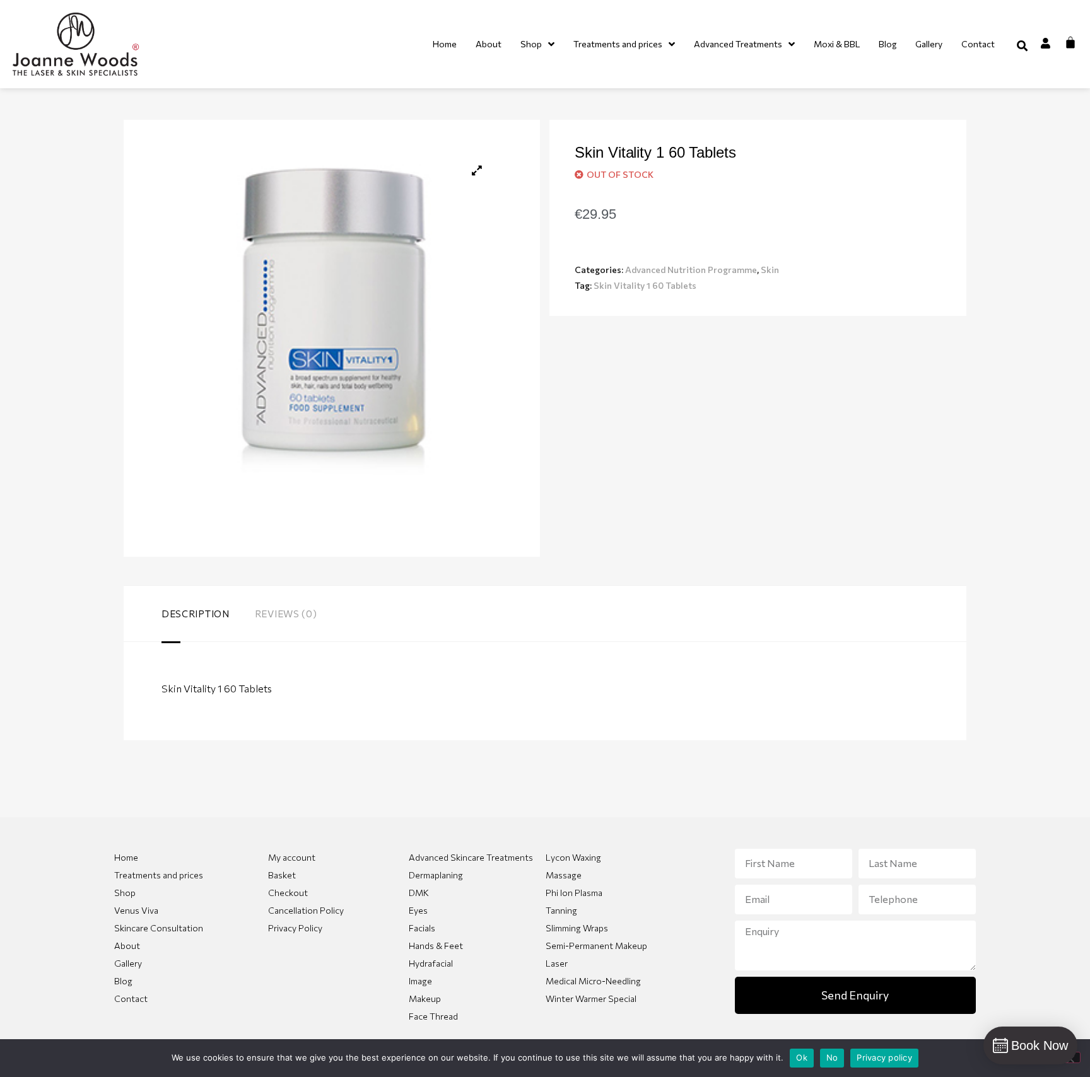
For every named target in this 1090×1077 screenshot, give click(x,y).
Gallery (128, 963)
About (127, 945)
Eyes (418, 910)
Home (126, 857)
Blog (123, 980)
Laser (557, 963)
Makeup (425, 998)
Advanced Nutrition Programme (691, 269)
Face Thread (433, 1016)
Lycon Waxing (573, 857)
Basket (282, 875)
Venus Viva (136, 910)
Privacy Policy (295, 928)
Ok (801, 1057)
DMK (419, 892)
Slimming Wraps (577, 928)
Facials (422, 928)
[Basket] (1070, 42)
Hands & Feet (436, 945)
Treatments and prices (158, 875)
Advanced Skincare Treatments (471, 857)
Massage (564, 875)
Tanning (561, 910)
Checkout (288, 892)
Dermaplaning (436, 875)
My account (291, 857)
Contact (131, 998)
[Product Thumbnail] (477, 170)
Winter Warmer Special (591, 998)
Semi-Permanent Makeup (596, 945)
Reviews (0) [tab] (286, 613)
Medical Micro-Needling (593, 980)
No (832, 1057)
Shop (125, 892)
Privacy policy (884, 1057)
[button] (1022, 45)
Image (420, 980)
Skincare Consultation (158, 928)
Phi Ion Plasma (574, 892)
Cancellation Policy (306, 910)
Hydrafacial (431, 963)
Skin (770, 269)
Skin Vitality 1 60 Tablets (645, 285)
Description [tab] (195, 613)
